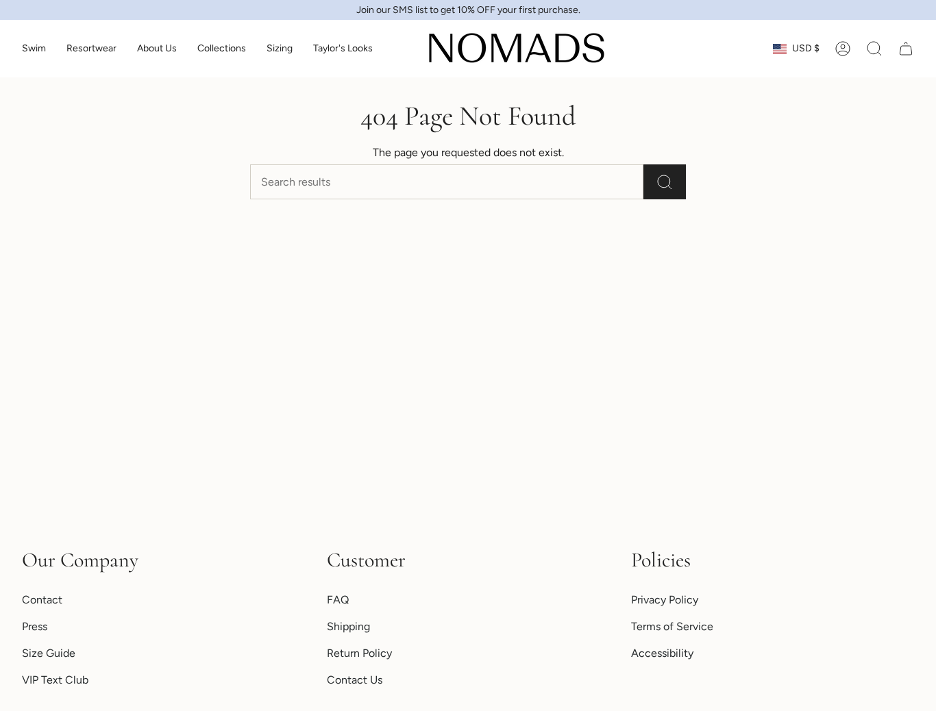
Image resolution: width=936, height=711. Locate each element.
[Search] (664, 181)
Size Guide (48, 653)
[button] (34, 48)
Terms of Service (672, 626)
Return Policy (359, 653)
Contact (42, 599)
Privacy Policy (664, 599)
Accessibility (662, 653)
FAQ (338, 599)
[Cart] (906, 48)
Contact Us (354, 679)
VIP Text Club (55, 679)
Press (34, 626)
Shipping (348, 626)
